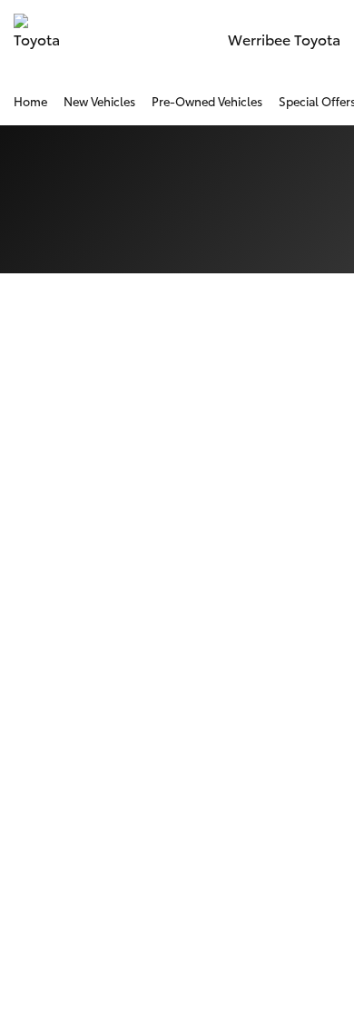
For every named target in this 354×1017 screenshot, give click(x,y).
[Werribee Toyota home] (39, 39)
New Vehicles (99, 101)
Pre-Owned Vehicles (207, 101)
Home (30, 101)
